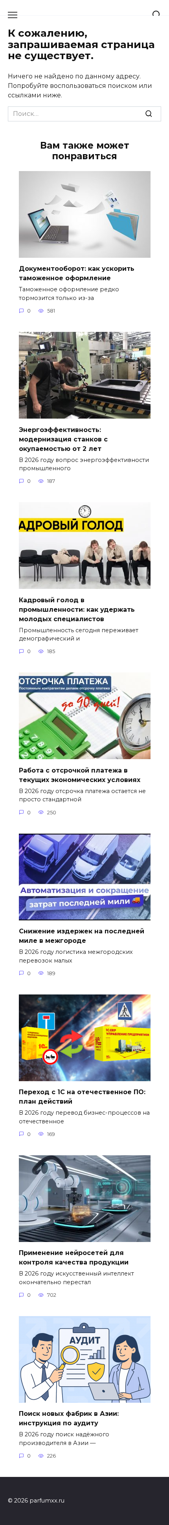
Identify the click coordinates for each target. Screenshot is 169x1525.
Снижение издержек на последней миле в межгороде (81, 935)
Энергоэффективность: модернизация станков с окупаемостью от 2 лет (63, 439)
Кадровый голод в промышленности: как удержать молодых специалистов (77, 609)
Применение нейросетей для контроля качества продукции (74, 1257)
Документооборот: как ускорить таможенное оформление (76, 273)
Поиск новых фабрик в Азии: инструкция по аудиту (69, 1418)
